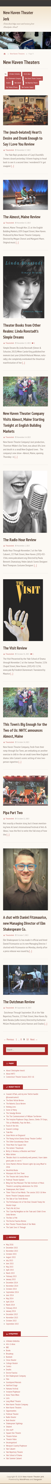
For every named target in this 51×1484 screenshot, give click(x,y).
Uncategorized (11, 1442)
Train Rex (9, 1132)
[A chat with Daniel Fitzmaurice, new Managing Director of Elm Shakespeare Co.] (25, 912)
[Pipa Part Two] (25, 807)
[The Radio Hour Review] (25, 534)
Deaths (8, 1369)
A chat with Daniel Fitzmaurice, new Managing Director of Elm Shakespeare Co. (25, 923)
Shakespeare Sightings (14, 1423)
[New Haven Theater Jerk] (4, 53)
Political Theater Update (15, 1179)
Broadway (9, 1353)
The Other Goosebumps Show (17, 1141)
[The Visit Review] (23, 643)
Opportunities (11, 1410)
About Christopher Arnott (15, 1070)
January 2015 (11, 1279)
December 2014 (12, 1282)
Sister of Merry (11, 1110)
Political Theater (12, 1414)
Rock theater (10, 1420)
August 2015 (11, 1257)
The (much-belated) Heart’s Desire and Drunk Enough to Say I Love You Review (22, 138)
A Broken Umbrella (14, 74)
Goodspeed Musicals (13, 1382)
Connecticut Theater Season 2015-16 (20, 1076)
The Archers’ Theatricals (15, 1148)
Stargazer (38, 1479)
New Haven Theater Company (33, 78)
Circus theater (11, 1360)
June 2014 (10, 1295)
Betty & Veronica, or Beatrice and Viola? (21, 1151)
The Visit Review (15, 648)
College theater (12, 1363)
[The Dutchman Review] (25, 997)
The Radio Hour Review (19, 539)
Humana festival (12, 1388)
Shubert (8, 83)
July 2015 (9, 1260)
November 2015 (12, 1251)
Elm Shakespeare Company (13, 78)
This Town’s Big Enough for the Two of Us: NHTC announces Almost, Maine (25, 730)
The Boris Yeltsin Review (15, 1100)
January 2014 (11, 1311)
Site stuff (9, 1430)
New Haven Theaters (17, 53)
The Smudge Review (13, 1113)
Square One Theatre (13, 1433)
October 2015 (11, 1254)
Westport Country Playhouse (16, 1445)
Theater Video (11, 1439)
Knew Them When (12, 1395)
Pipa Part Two (13, 812)
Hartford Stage (11, 1385)
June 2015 (10, 1263)
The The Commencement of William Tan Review (23, 1116)
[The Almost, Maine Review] (25, 212)
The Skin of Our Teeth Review (17, 1198)
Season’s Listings (12, 1129)
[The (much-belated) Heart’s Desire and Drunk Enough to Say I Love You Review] (25, 127)
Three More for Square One (16, 1144)
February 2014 (11, 1308)
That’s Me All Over (13, 1208)
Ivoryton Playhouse (13, 1391)
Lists (8, 1398)
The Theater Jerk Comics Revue (17, 1176)
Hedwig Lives (11, 1106)
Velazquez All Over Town (15, 1173)
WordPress (24, 1479)
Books (8, 1350)
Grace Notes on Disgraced (15, 1135)
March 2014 (10, 1304)
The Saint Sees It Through (16, 1227)
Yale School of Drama (12, 87)
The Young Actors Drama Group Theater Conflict (24, 1138)
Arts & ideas (27, 74)
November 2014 (12, 1285)
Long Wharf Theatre (13, 1401)
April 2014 (10, 1301)
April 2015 (10, 1269)
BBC (7, 1347)
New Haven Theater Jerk (33, 1476)
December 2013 (12, 1314)
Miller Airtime (11, 1154)
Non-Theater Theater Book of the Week (20, 1224)
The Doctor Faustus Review (16, 1221)
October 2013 (11, 1320)
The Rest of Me (11, 1217)
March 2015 (10, 1273)
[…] (12, 166)
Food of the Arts (12, 1125)
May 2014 (9, 1298)
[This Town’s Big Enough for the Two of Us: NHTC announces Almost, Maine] (25, 719)
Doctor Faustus (11, 1372)
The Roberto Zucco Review (16, 1103)
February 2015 (11, 1276)
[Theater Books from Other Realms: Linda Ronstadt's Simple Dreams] (23, 320)
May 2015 (9, 1266)
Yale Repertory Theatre (31, 83)
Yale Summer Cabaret (28, 87)
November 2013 (12, 1317)
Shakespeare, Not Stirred (15, 1189)
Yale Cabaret (18, 83)
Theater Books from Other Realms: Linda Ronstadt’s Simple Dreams (22, 331)
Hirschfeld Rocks (12, 1170)
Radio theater (11, 1417)
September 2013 (12, 1323)
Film (7, 1379)
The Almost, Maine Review (21, 216)
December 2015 (12, 1247)
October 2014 (11, 1289)
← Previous (9, 1039)
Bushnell (9, 1357)
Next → (34, 1039)
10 (27, 1039)
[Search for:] (25, 1049)
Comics (8, 1366)
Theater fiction (11, 1436)
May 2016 (9, 1244)
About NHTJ (10, 1073)
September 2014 (12, 1292)
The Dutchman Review (19, 1001)
